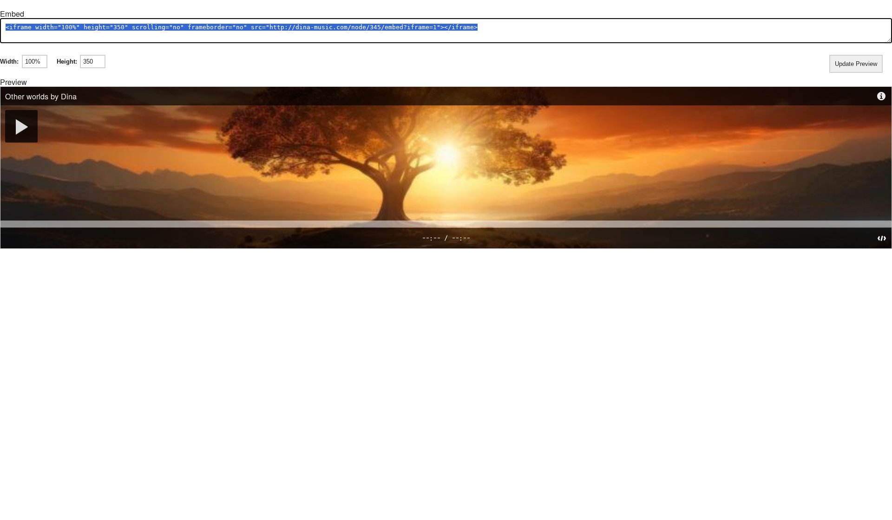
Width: (9, 61)
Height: (67, 61)
